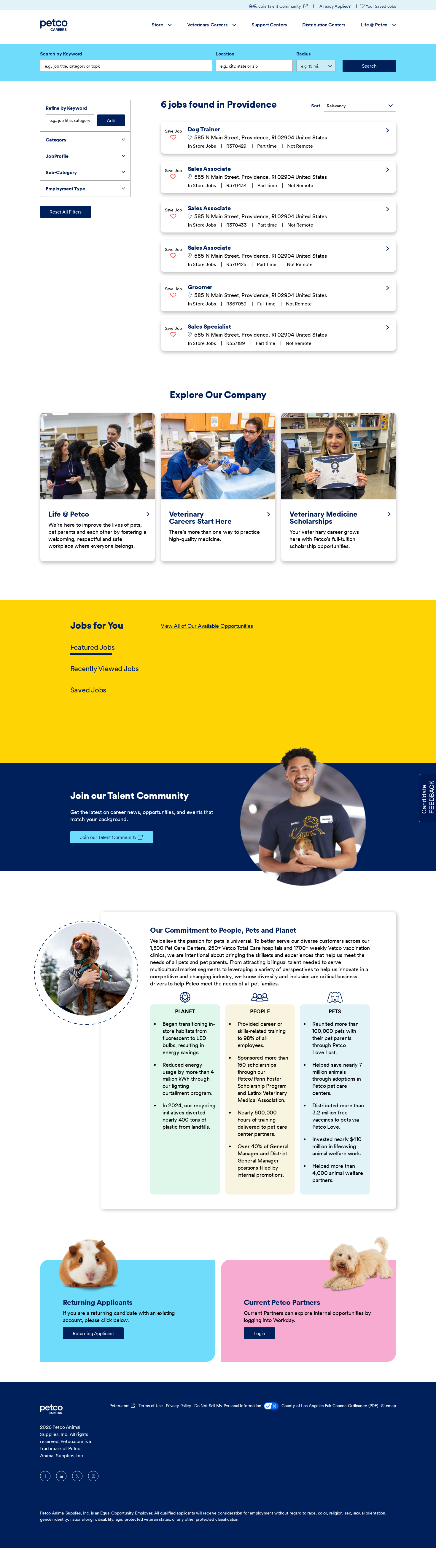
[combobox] (254, 66)
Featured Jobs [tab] (92, 647)
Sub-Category (61, 172)
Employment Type (65, 189)
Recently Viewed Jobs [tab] (104, 668)
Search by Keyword (61, 54)
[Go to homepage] (54, 24)
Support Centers (269, 25)
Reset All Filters (66, 212)
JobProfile (57, 156)
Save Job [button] (173, 131)
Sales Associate (209, 169)
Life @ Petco (374, 25)
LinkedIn (61, 1476)
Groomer (200, 287)
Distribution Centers (323, 25)
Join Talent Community (283, 6)
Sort (315, 106)
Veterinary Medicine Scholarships (323, 518)
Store (157, 25)
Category (56, 140)
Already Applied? (335, 6)
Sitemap (388, 1405)
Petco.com (119, 1405)
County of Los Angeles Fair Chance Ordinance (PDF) (329, 1405)
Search (369, 66)
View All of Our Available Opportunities (207, 625)
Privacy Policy (178, 1405)
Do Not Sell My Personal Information (227, 1405)
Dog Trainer (204, 129)
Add (111, 120)
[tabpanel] (263, 658)
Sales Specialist (209, 326)
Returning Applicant (93, 1333)
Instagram (93, 1476)
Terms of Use (151, 1405)
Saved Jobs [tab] (88, 690)
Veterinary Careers (207, 25)
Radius (303, 54)
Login (259, 1333)
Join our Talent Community (108, 837)
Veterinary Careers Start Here (200, 518)
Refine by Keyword (66, 108)
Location (225, 54)
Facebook (45, 1476)
